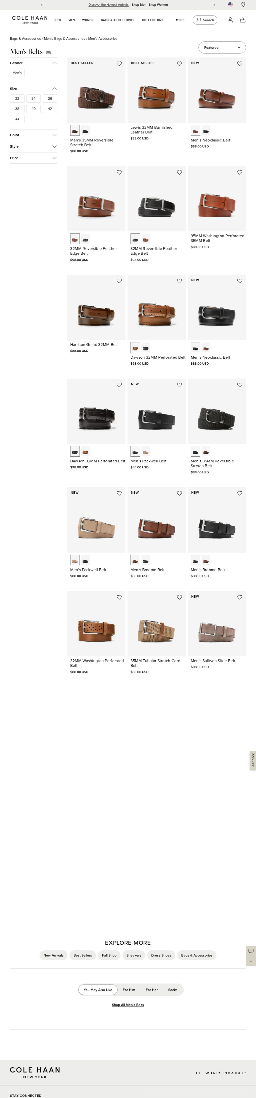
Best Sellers (83, 955)
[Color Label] (75, 130)
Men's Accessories (103, 38)
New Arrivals (54, 955)
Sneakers (133, 955)
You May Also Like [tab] (98, 989)
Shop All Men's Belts (128, 1005)
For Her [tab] (152, 989)
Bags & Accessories (25, 38)
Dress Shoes (161, 955)
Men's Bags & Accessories (64, 38)
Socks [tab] (173, 989)
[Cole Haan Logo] (35, 1072)
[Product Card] (96, 90)
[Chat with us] (251, 951)
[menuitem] (57, 19)
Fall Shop (109, 955)
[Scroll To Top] (251, 961)
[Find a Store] (243, 4)
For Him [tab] (129, 989)
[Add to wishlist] (119, 63)
